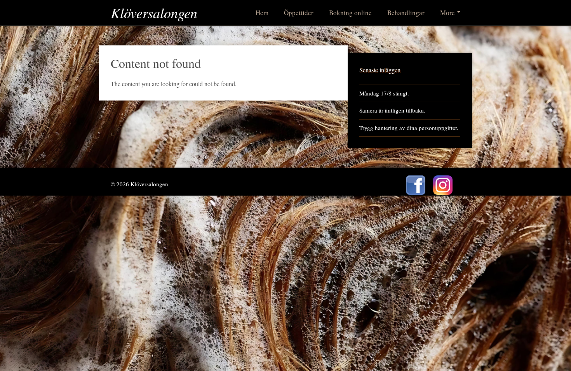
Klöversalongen (154, 12)
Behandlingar (406, 12)
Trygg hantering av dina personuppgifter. (408, 128)
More (448, 12)
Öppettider (298, 12)
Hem (262, 12)
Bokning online (350, 12)
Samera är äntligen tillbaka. (392, 110)
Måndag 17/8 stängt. (384, 93)
